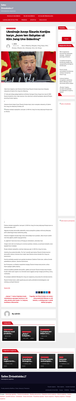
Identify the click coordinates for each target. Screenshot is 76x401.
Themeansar (26, 388)
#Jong (39, 45)
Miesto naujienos (61, 394)
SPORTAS (33, 20)
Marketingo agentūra (10, 394)
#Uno (33, 48)
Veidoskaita (19, 396)
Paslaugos (43, 20)
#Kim (46, 45)
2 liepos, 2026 (9, 363)
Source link (7, 288)
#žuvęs (40, 48)
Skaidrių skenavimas (35, 394)
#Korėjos (14, 48)
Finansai (24, 20)
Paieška (62, 28)
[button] (71, 18)
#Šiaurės (19, 48)
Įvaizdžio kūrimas (10, 396)
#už (36, 48)
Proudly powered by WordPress (8, 388)
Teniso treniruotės (27, 396)
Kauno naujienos (49, 396)
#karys (43, 45)
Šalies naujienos (29, 16)
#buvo (23, 45)
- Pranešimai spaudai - (39, 396)
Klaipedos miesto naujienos (49, 394)
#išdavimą (28, 45)
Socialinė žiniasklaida (45, 16)
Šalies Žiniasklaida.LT (13, 376)
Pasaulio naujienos (13, 16)
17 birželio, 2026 (65, 363)
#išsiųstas (34, 45)
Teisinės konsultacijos (23, 394)
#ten (24, 48)
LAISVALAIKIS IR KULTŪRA (10, 20)
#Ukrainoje (28, 48)
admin (15, 44)
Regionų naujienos (60, 396)
